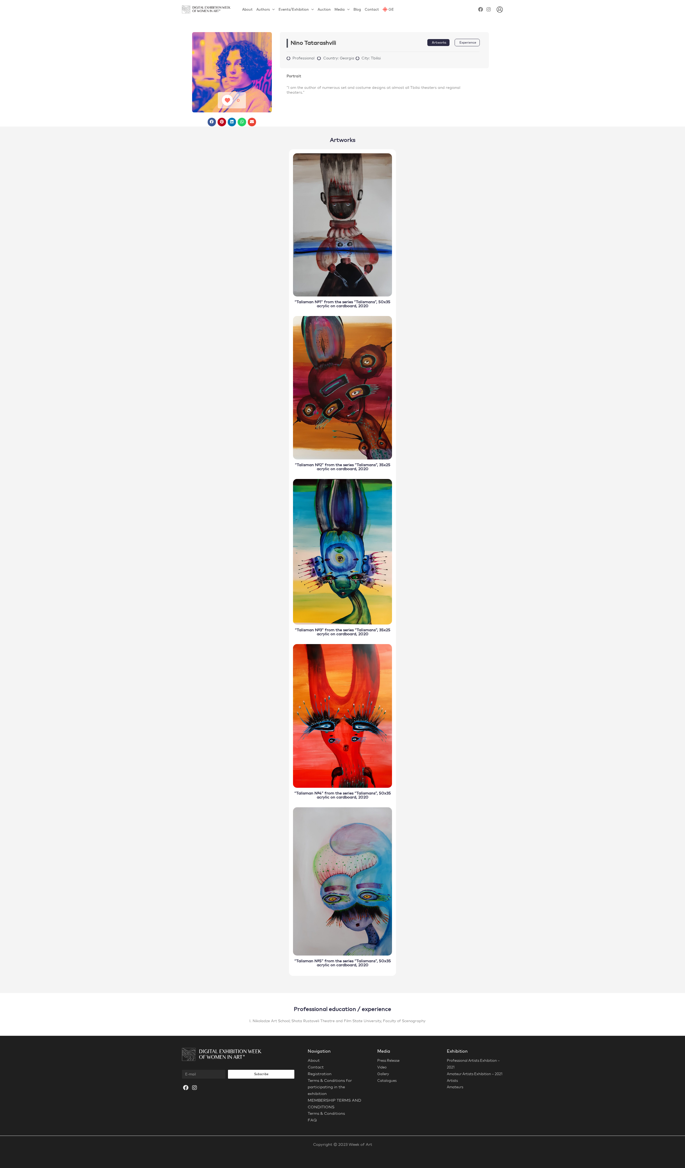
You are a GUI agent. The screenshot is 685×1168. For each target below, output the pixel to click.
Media (339, 9)
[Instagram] (488, 9)
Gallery (383, 1074)
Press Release (388, 1060)
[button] (212, 122)
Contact (372, 9)
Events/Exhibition (294, 9)
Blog (357, 9)
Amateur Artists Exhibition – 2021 (475, 1074)
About (247, 9)
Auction (324, 9)
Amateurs (455, 1087)
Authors (263, 9)
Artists (452, 1080)
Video (382, 1067)
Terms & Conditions (326, 1113)
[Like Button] (227, 100)
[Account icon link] (499, 9)
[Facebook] (480, 9)
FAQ (312, 1120)
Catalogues (387, 1080)
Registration (320, 1073)
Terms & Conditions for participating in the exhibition (330, 1087)
